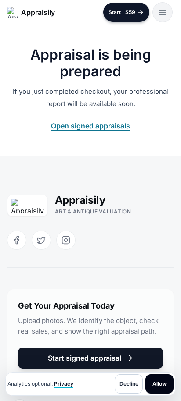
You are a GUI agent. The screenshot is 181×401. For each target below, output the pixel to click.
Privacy (63, 383)
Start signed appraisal (84, 358)
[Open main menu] (162, 12)
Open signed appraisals (90, 125)
